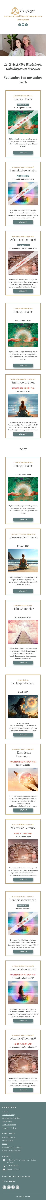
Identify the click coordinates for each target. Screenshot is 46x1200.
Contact (5, 1111)
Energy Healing (7, 1140)
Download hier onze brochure (16, 1176)
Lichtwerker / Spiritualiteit (11, 1150)
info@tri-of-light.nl (13, 1169)
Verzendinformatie (9, 1125)
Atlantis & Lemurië (8, 1137)
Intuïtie (4, 1144)
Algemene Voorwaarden (11, 1118)
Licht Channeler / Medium (11, 1147)
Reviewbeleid (7, 1121)
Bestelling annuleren (9, 1128)
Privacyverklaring (8, 1115)
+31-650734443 (12, 1165)
